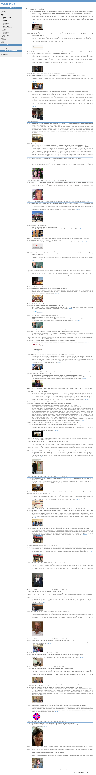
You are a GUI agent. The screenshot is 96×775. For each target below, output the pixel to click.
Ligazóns (3, 52)
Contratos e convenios (7, 27)
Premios (2, 41)
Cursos (2, 38)
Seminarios (3, 39)
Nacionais (5, 24)
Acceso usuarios (4, 54)
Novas (2, 42)
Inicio (2, 9)
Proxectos (3, 21)
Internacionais (6, 23)
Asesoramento (4, 48)
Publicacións (3, 15)
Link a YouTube (85, 241)
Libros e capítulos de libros (8, 18)
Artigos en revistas (7, 17)
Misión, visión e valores (5, 12)
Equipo (2, 14)
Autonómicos (6, 26)
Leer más (34, 22)
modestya (8, 4)
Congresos (3, 30)
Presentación (3, 11)
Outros (4, 29)
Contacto (3, 55)
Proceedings (5, 20)
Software (3, 36)
